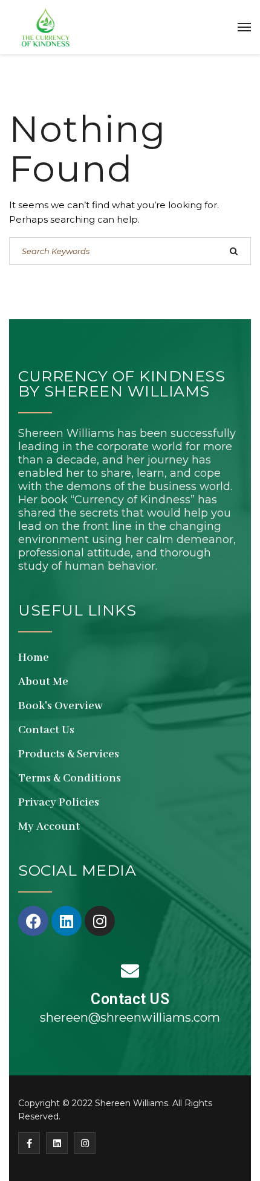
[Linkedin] (66, 921)
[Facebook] (33, 921)
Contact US (130, 999)
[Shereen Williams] (45, 27)
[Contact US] (130, 971)
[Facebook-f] (29, 1143)
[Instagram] (100, 921)
